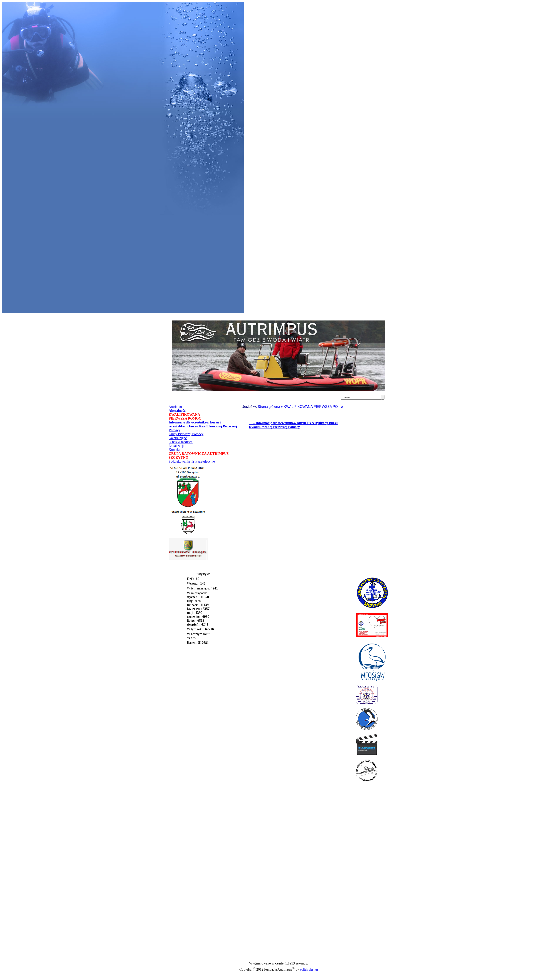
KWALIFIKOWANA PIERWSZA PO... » (313, 406)
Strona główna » (270, 406)
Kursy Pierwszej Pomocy (186, 434)
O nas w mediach (181, 442)
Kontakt (174, 449)
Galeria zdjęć (178, 438)
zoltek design (309, 969)
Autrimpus (176, 406)
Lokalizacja (177, 446)
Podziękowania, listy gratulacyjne (192, 461)
